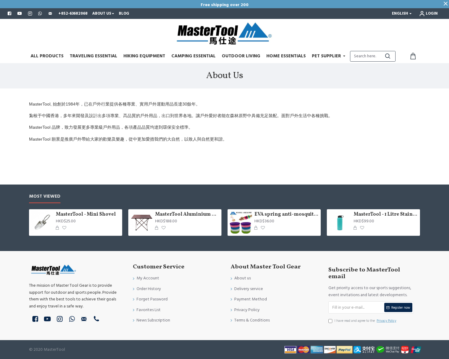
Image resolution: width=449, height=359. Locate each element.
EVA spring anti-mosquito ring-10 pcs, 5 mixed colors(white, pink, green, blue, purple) (286, 214)
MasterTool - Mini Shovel (86, 214)
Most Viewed (44, 196)
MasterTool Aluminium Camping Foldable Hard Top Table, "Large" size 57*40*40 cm (187, 214)
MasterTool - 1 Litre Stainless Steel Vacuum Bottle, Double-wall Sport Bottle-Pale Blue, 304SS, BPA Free (386, 214)
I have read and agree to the (365, 320)
